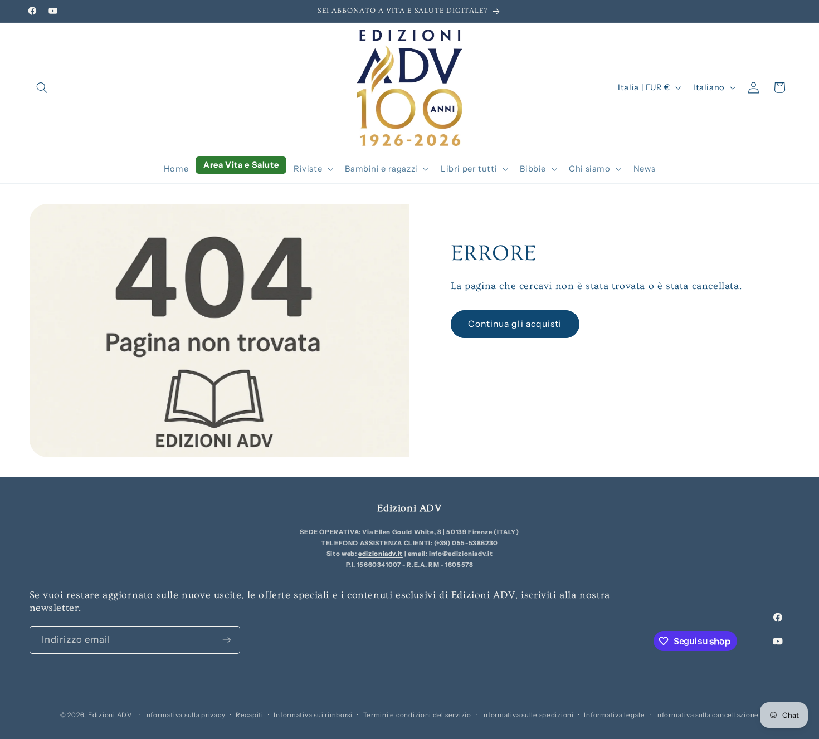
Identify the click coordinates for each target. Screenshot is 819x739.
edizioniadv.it (380, 553)
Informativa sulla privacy (184, 715)
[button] (42, 87)
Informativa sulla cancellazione (707, 715)
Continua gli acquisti (515, 324)
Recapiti (250, 715)
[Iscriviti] (226, 639)
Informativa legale (614, 715)
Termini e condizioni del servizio (417, 715)
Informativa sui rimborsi (313, 715)
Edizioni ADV (110, 715)
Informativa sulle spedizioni (527, 715)
